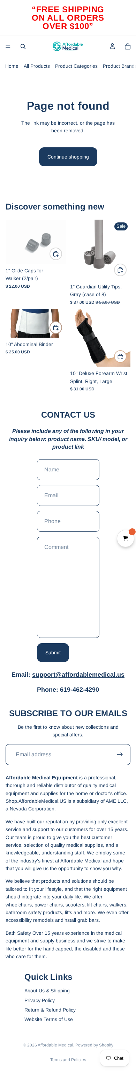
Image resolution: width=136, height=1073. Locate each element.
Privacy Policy (39, 1000)
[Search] (23, 46)
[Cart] (127, 46)
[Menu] (8, 46)
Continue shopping (68, 157)
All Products (37, 66)
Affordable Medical (55, 1045)
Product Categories (76, 66)
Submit (53, 652)
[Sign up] (120, 754)
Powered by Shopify (94, 1045)
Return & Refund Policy (50, 1010)
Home (11, 66)
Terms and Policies (68, 1059)
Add (61, 253)
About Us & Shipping (47, 990)
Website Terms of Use (48, 1019)
